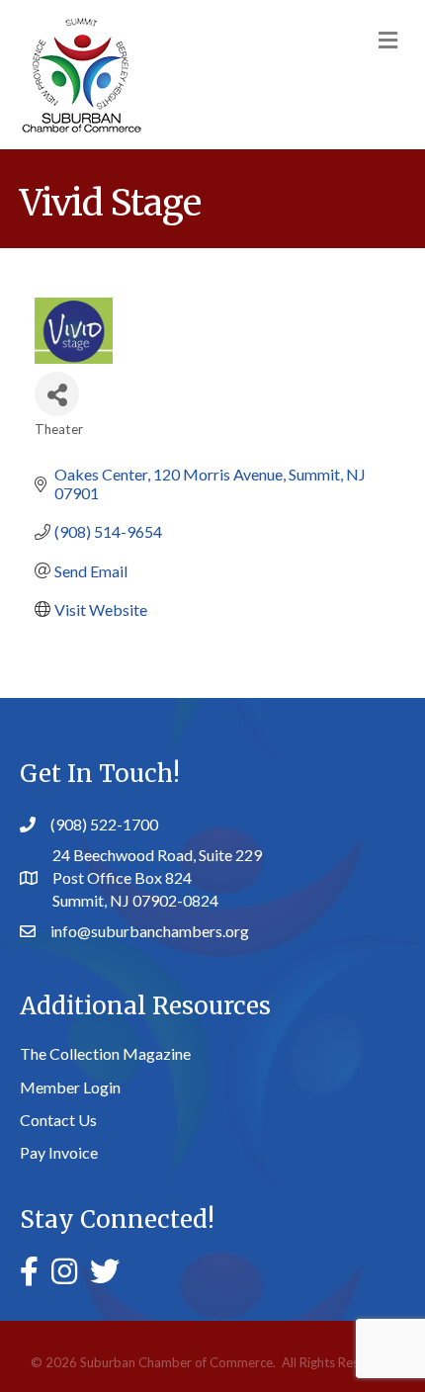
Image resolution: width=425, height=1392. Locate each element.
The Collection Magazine (105, 1053)
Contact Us (58, 1119)
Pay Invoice (59, 1152)
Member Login (70, 1087)
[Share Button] (57, 394)
